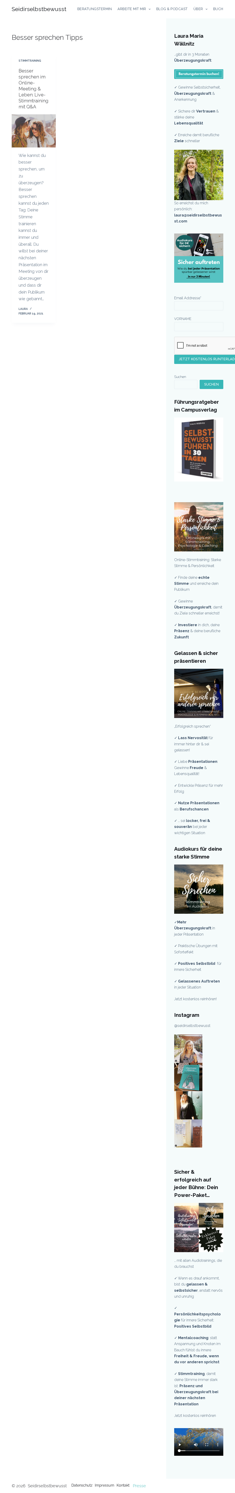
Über (198, 9)
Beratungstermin (94, 9)
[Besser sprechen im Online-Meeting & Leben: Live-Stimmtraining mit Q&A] (34, 130)
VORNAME (182, 319)
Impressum (104, 1485)
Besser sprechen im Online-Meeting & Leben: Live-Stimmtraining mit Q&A (33, 89)
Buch (218, 9)
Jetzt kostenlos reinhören (195, 1415)
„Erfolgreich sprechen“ (193, 726)
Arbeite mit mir (132, 9)
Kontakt (123, 1485)
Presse (139, 1485)
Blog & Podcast (172, 9)
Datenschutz (81, 1485)
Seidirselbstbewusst (39, 9)
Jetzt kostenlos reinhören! (195, 999)
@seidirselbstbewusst (192, 1025)
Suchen (180, 377)
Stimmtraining (30, 60)
